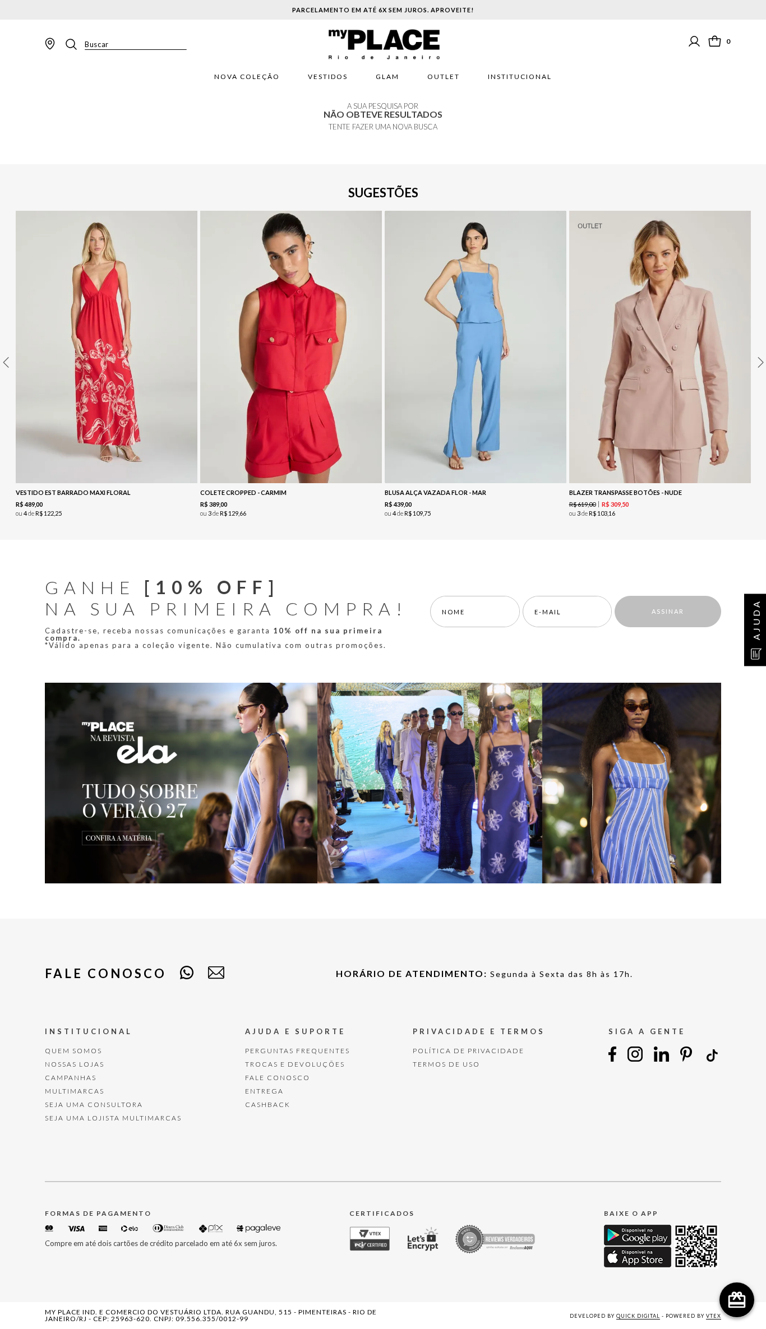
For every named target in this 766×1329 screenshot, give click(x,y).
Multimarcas (74, 1091)
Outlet (443, 77)
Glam (387, 77)
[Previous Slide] (5, 362)
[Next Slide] (760, 362)
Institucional (520, 77)
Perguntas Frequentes (297, 1050)
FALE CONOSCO (277, 1077)
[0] (714, 41)
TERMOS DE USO (446, 1064)
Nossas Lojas (74, 1064)
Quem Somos (73, 1050)
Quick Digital (638, 1316)
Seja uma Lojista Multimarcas (113, 1118)
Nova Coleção (247, 77)
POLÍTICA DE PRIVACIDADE (468, 1050)
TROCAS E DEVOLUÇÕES (295, 1064)
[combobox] (125, 44)
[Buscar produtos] (74, 44)
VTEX (713, 1316)
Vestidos (328, 77)
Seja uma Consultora (94, 1104)
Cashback (267, 1104)
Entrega (264, 1091)
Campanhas (70, 1077)
